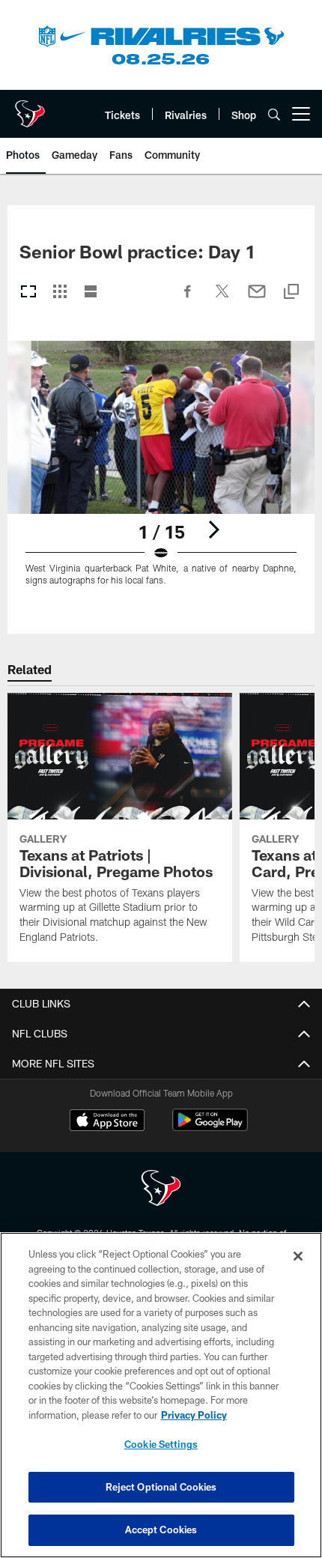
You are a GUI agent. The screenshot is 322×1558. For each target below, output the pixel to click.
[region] (161, 1395)
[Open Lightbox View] (161, 472)
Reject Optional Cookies (161, 1487)
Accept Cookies (161, 1530)
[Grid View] (59, 292)
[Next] (213, 530)
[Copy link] (291, 292)
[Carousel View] (28, 292)
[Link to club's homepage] (30, 108)
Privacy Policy (194, 1415)
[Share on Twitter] (222, 299)
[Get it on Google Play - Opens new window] (210, 1127)
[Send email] (257, 299)
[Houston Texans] (161, 1190)
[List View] (91, 292)
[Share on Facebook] (188, 299)
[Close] (298, 1256)
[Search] (274, 114)
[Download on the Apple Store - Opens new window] (107, 1122)
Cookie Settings (161, 1444)
